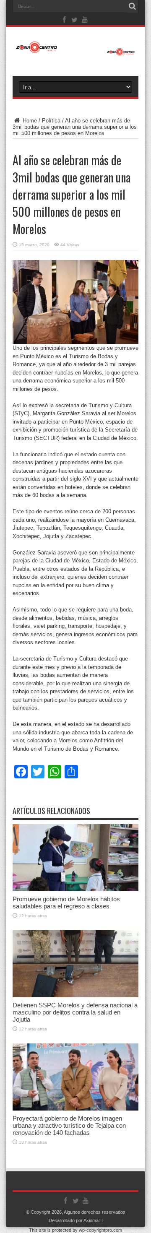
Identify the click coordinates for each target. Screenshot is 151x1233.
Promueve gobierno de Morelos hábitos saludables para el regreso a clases (66, 902)
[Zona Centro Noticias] (75, 52)
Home (29, 120)
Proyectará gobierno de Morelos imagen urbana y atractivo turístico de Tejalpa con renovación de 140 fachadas (69, 1125)
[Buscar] (132, 6)
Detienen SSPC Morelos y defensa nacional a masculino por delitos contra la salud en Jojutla (75, 1012)
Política (51, 120)
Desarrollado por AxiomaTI (76, 1220)
